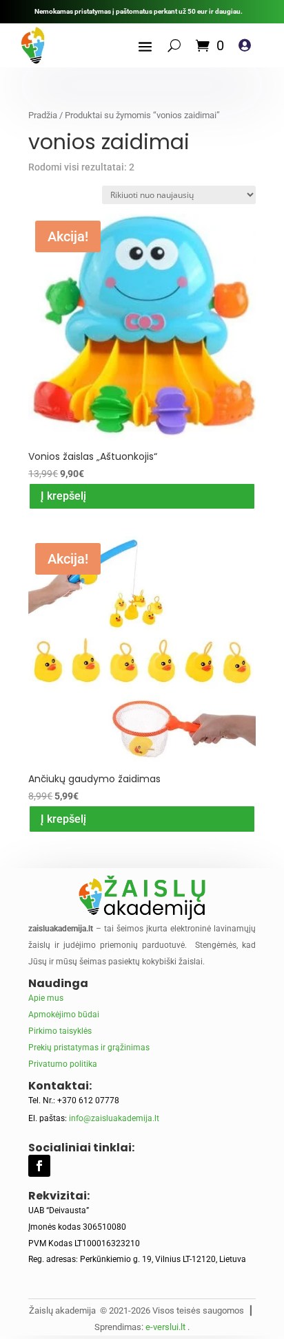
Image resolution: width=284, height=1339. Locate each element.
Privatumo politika (62, 1064)
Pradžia (42, 115)
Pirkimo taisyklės (60, 1031)
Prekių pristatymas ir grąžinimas (89, 1047)
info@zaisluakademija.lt (114, 1118)
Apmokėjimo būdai (63, 1014)
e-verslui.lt (165, 1327)
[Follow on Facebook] (39, 1166)
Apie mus (45, 998)
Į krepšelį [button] (63, 495)
